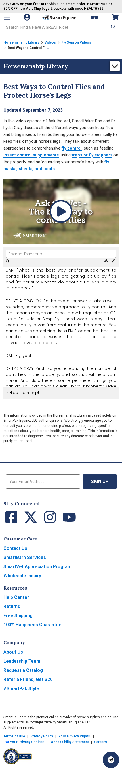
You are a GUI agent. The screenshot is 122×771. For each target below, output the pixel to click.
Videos (50, 42)
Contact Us (15, 548)
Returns (11, 606)
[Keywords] (113, 261)
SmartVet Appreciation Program (37, 566)
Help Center (16, 597)
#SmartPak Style (21, 688)
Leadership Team (21, 661)
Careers (100, 742)
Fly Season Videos (76, 42)
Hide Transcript (23, 392)
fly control (72, 148)
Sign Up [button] (99, 481)
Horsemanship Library (21, 42)
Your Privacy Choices (27, 742)
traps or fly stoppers (92, 155)
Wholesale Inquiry (22, 575)
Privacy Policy (41, 736)
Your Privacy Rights (74, 736)
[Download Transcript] (106, 261)
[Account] (27, 17)
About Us (13, 652)
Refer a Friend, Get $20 (27, 679)
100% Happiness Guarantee (32, 624)
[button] (112, 27)
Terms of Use (14, 736)
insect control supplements (31, 155)
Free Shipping (18, 615)
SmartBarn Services (24, 557)
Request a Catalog (23, 670)
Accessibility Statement (70, 742)
